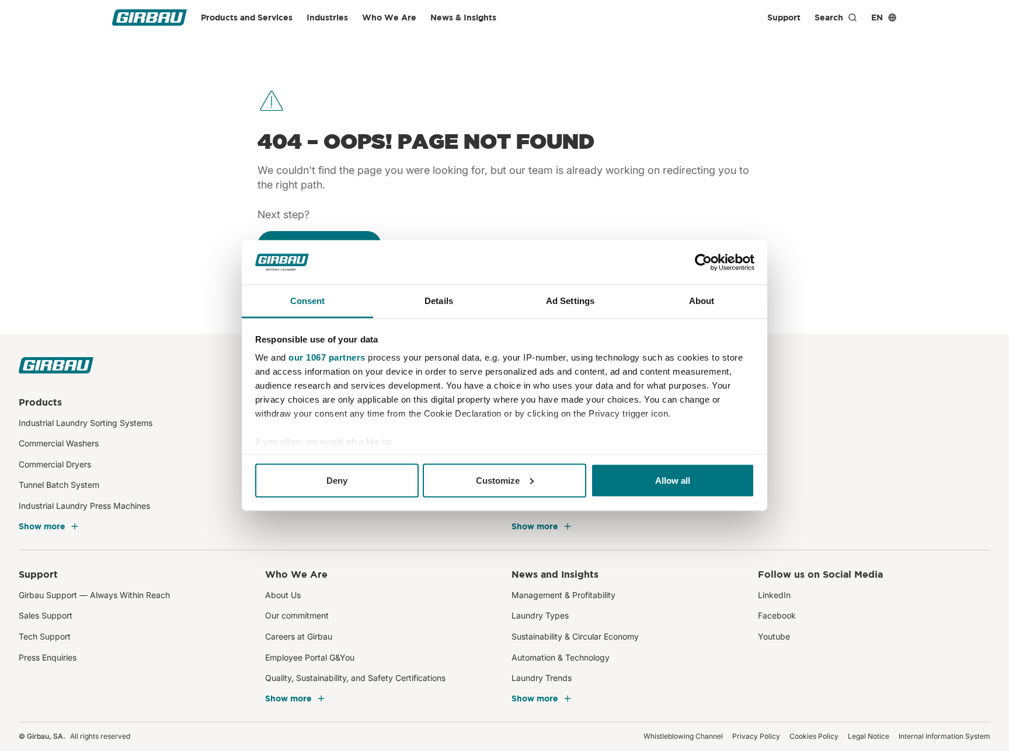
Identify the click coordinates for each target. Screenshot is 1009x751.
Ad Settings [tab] (570, 301)
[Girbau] (149, 17)
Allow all (672, 480)
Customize (498, 480)
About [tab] (702, 301)
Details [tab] (439, 301)
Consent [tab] (307, 301)
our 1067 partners (327, 357)
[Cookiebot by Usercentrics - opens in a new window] (703, 262)
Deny (336, 480)
